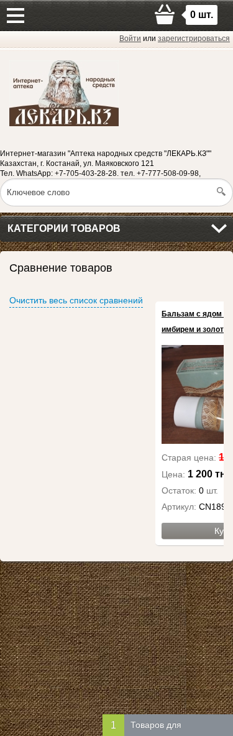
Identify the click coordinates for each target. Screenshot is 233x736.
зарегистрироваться (194, 38)
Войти (130, 38)
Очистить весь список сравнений (76, 300)
